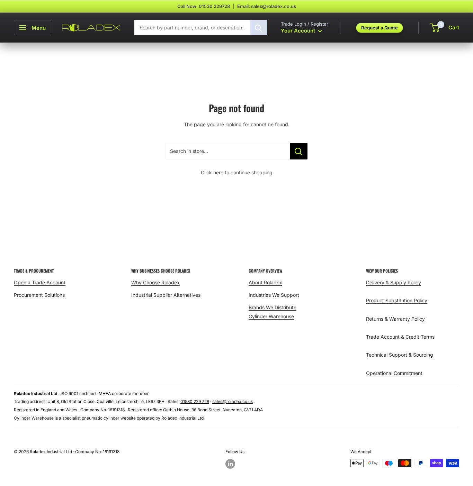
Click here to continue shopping (237, 172)
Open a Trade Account (39, 282)
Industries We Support (274, 295)
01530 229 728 (194, 401)
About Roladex (265, 282)
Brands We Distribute (272, 307)
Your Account (298, 30)
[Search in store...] (298, 151)
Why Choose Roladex (155, 282)
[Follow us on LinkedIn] (230, 464)
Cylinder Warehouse (271, 316)
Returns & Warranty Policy (395, 319)
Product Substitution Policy (396, 300)
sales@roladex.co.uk (232, 401)
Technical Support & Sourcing (399, 355)
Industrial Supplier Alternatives (165, 295)
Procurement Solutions (39, 295)
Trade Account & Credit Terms (400, 337)
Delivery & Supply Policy (393, 282)
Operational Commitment (394, 373)
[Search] (258, 27)
